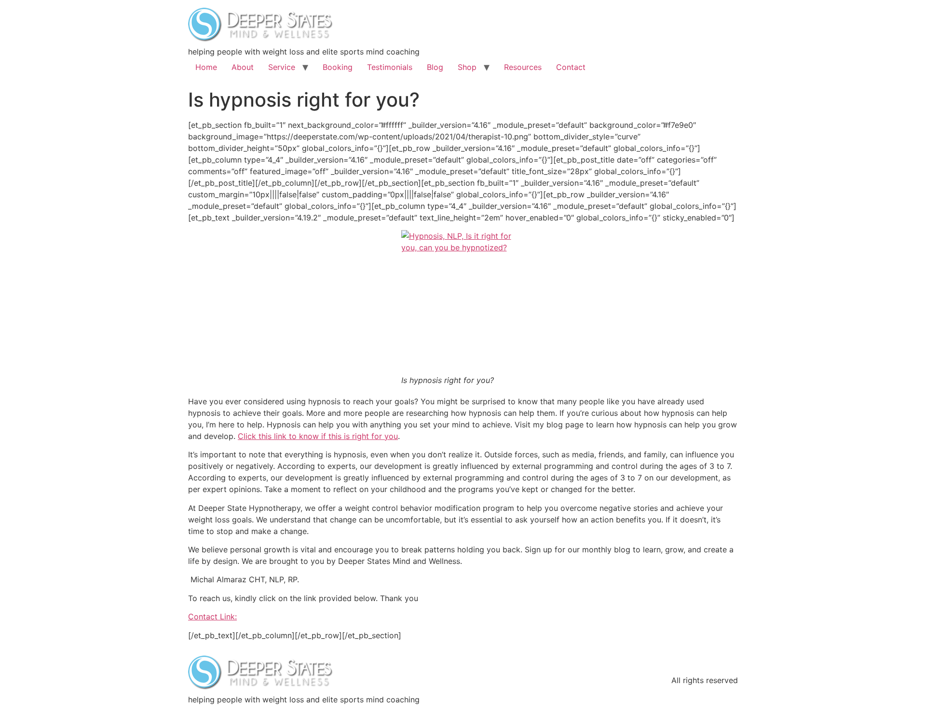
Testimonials (389, 67)
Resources (523, 67)
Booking (338, 67)
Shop (467, 67)
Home (206, 67)
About (243, 67)
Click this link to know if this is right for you (318, 436)
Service (281, 67)
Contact (571, 67)
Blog (435, 67)
